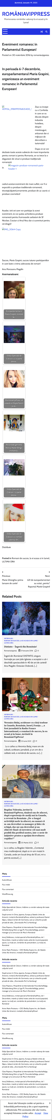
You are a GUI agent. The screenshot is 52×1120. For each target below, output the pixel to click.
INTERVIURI (8, 638)
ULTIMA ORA (8, 561)
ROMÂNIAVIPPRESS (26, 14)
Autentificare (7, 880)
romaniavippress (41, 55)
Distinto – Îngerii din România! (20, 646)
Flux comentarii (8, 889)
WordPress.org (7, 894)
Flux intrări (6, 885)
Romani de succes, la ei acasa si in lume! (30, 558)
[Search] (46, 32)
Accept (38, 1113)
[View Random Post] (42, 32)
